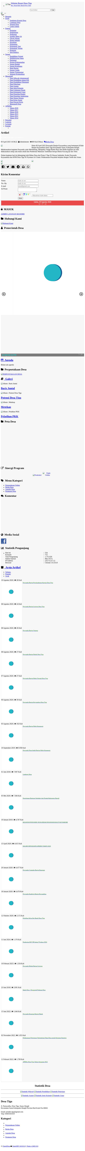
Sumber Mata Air (16, 36)
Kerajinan (13, 42)
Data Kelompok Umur (17, 92)
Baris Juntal (8, 388)
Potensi (7, 28)
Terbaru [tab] (8, 572)
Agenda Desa (10, 489)
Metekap (6, 407)
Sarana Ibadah (15, 64)
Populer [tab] (8, 574)
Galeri (8, 378)
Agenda (8, 360)
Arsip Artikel (12, 567)
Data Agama (14, 86)
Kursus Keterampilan (17, 62)
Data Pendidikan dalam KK (19, 80)
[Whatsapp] (28, 167)
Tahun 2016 (14, 112)
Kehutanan (13, 44)
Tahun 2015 (14, 114)
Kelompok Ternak (16, 48)
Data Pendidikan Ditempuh (19, 82)
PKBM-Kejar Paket (17, 58)
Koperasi (13, 50)
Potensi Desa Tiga (11, 397)
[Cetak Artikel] (23, 167)
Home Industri (15, 40)
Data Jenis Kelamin (16, 88)
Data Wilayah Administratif (19, 78)
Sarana (7, 54)
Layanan (8, 124)
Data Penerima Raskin (17, 94)
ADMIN (4, 214)
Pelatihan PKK (9, 416)
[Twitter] (8, 167)
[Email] (13, 167)
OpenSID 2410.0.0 (19, 1146)
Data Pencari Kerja (16, 102)
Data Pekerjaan (15, 84)
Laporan (8, 122)
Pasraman (13, 60)
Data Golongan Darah (17, 90)
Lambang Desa (15, 22)
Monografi (9, 76)
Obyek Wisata (15, 38)
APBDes (8, 106)
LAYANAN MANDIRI (15, 214)
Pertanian (13, 30)
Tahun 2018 (14, 108)
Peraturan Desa (10, 491)
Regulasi (8, 120)
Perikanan (13, 34)
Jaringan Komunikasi (17, 74)
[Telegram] (18, 167)
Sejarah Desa (14, 24)
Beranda (8, 16)
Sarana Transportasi (16, 72)
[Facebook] (3, 167)
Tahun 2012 (14, 116)
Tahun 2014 (14, 118)
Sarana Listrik (14, 70)
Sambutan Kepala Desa (18, 20)
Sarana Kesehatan (16, 66)
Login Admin (14, 26)
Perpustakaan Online (12, 485)
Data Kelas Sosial (16, 100)
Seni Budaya (14, 52)
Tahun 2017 (14, 110)
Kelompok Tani (15, 46)
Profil (7, 18)
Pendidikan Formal (16, 56)
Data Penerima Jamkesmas (19, 96)
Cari (53, 10)
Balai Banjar (14, 68)
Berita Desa (50, 142)
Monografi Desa (15, 104)
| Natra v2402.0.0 (32, 1146)
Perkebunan (14, 32)
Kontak (8, 126)
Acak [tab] (7, 576)
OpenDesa (6, 1146)
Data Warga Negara (17, 98)
